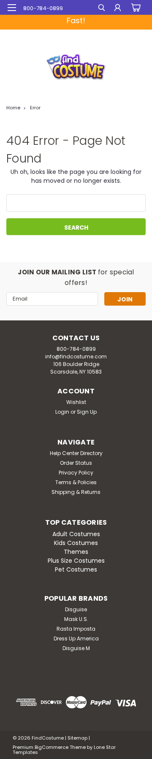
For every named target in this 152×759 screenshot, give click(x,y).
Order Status (76, 462)
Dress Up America (76, 638)
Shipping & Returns (76, 492)
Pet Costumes (76, 569)
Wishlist (76, 402)
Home (13, 107)
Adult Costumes (76, 534)
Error (35, 107)
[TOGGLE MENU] (11, 7)
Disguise (76, 609)
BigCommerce (51, 747)
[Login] (117, 8)
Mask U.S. (76, 619)
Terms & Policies (76, 482)
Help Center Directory (76, 453)
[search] (101, 8)
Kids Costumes (76, 543)
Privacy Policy (76, 472)
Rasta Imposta (76, 628)
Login (62, 411)
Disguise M (76, 648)
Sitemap (77, 738)
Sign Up (87, 411)
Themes (76, 552)
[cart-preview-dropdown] (135, 7)
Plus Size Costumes (76, 560)
